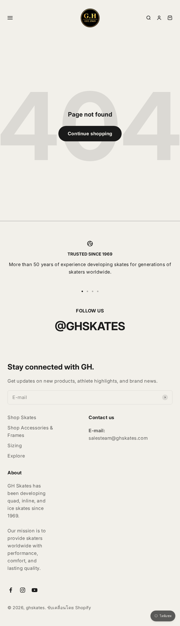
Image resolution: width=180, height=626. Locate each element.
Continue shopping (90, 133)
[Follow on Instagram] (22, 590)
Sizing (15, 445)
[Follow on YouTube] (34, 590)
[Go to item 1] (82, 291)
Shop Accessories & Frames (30, 431)
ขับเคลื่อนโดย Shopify (69, 607)
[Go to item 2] (87, 291)
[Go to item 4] (97, 291)
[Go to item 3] (92, 291)
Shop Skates (22, 417)
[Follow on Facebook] (11, 590)
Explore (16, 456)
